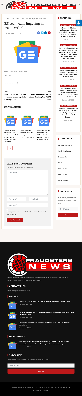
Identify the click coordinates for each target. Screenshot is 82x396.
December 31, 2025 (68, 62)
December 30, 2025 (68, 80)
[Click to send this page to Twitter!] (42, 32)
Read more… (8, 75)
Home (7, 18)
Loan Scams (62, 169)
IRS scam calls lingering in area (13, 71)
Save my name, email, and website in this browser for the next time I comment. (26, 213)
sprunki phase (60, 387)
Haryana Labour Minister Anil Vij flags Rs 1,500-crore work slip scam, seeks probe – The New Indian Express (68, 113)
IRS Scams (15, 18)
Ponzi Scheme (63, 181)
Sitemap (53, 387)
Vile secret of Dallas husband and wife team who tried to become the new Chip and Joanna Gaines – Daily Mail (68, 32)
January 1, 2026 (68, 39)
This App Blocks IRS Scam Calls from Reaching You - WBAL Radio (39, 96)
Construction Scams (68, 25)
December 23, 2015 (11, 33)
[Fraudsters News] (41, 8)
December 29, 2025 (25, 317)
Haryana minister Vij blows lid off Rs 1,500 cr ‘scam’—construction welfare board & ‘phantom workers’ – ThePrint (68, 93)
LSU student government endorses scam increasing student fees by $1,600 (15, 96)
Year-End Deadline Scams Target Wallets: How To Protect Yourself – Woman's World (43, 135)
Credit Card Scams (64, 151)
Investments (62, 157)
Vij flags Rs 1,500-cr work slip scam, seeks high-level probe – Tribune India (44, 302)
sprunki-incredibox (43, 390)
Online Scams (63, 175)
